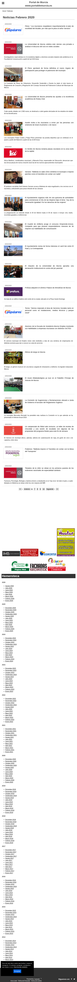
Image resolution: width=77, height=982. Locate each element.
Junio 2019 (9, 802)
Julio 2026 (8, 588)
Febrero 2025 (9, 629)
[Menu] (3, 3)
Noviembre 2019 (10, 791)
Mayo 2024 (9, 653)
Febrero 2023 (9, 689)
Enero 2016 (9, 903)
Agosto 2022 (9, 707)
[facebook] (71, 979)
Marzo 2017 (9, 869)
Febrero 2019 (9, 810)
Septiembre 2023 (11, 674)
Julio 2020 (8, 769)
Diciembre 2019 (10, 789)
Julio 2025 (8, 618)
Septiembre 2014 (11, 947)
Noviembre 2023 (10, 670)
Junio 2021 (9, 741)
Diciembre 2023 (10, 668)
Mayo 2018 (9, 834)
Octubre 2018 (9, 824)
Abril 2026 (8, 594)
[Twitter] (74, 979)
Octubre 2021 (9, 733)
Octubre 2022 (9, 703)
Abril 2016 (8, 897)
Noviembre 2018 (10, 822)
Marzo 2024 (9, 657)
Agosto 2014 (9, 949)
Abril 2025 (8, 624)
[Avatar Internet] (66, 556)
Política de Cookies (36, 980)
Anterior (27, 489)
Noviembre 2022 (10, 700)
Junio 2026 (9, 590)
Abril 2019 (8, 806)
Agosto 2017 (9, 858)
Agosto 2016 (9, 888)
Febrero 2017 (9, 871)
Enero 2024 (9, 661)
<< (20, 489)
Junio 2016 (9, 893)
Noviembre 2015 (10, 912)
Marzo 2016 (9, 899)
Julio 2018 (8, 830)
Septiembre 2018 (11, 826)
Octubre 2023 (9, 672)
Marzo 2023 (9, 687)
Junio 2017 (9, 862)
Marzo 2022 (9, 717)
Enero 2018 (9, 843)
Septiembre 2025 (11, 614)
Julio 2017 (8, 860)
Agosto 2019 (9, 798)
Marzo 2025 (9, 626)
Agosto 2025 (9, 616)
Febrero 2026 (9, 598)
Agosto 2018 (9, 828)
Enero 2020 (9, 782)
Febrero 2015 (9, 931)
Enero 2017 (9, 873)
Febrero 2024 (9, 659)
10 (44, 489)
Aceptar (17, 971)
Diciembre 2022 (10, 698)
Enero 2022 (9, 721)
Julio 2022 (8, 709)
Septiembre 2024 (11, 644)
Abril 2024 (8, 655)
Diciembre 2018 (10, 819)
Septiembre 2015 (11, 917)
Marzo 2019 (9, 808)
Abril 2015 (8, 927)
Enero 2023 (9, 691)
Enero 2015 (9, 933)
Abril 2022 (8, 715)
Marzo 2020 (9, 778)
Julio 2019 (8, 800)
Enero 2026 (9, 600)
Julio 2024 (8, 648)
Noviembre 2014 (10, 943)
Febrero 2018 (9, 840)
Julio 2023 (8, 679)
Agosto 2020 (9, 767)
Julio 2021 (8, 739)
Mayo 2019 (9, 804)
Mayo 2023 (9, 683)
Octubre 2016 (9, 884)
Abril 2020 (8, 776)
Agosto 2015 (9, 919)
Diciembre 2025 (10, 608)
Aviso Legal (14, 980)
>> (57, 489)
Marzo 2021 (9, 748)
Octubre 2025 (9, 612)
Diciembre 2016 (10, 880)
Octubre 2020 (9, 763)
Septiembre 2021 (11, 735)
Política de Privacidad (24, 980)
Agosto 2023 (9, 677)
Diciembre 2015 (10, 910)
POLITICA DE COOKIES (20, 967)
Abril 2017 (8, 867)
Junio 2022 (9, 711)
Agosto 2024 (9, 646)
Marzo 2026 (9, 596)
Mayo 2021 (9, 743)
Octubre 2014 (9, 945)
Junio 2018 (9, 832)
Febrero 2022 (9, 719)
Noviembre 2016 (10, 882)
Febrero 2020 (9, 780)
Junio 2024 (9, 650)
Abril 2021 (8, 745)
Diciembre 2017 (10, 850)
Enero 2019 (9, 812)
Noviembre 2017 (10, 852)
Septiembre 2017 (11, 856)
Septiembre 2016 (11, 886)
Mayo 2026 (9, 592)
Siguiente (49, 489)
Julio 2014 (8, 951)
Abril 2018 (8, 836)
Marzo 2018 (9, 838)
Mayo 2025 (9, 622)
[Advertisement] (38, 513)
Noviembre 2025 (10, 610)
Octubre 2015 (9, 914)
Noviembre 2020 (10, 761)
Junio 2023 (9, 681)
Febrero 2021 (9, 750)
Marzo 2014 (9, 959)
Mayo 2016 (9, 895)
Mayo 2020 (9, 774)
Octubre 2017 (9, 854)
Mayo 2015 (9, 925)
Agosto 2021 (9, 737)
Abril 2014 (8, 957)
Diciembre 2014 (10, 941)
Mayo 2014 (9, 955)
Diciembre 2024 (10, 638)
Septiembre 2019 (11, 795)
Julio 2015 (8, 921)
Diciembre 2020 (10, 759)
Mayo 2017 (9, 864)
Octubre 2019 (9, 793)
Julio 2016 (8, 890)
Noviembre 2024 (10, 640)
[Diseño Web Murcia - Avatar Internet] (41, 979)
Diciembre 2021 (10, 729)
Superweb (37, 979)
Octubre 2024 (9, 642)
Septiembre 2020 (11, 765)
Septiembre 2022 (11, 705)
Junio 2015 (9, 923)
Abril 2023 (8, 685)
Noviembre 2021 (10, 731)
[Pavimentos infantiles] (20, 570)
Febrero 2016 (9, 901)
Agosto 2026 (9, 586)
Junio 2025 (9, 620)
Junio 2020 (9, 772)
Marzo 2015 (9, 929)
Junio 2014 (9, 953)
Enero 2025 (9, 631)
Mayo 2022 (9, 713)
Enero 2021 (9, 752)
